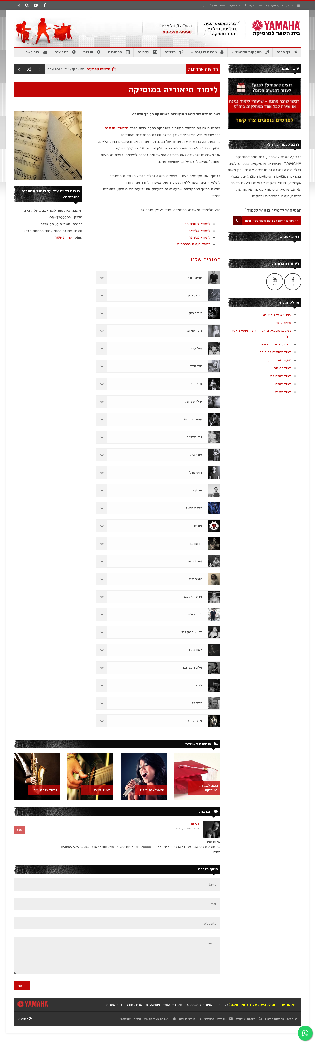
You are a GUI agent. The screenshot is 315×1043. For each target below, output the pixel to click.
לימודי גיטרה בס (197, 224)
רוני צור (195, 823)
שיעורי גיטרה (283, 322)
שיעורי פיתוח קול (280, 360)
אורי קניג (195, 454)
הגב (19, 830)
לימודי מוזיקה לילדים (277, 314)
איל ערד (196, 348)
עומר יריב (195, 579)
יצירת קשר (63, 237)
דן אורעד (196, 543)
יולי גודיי (196, 366)
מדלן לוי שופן (193, 720)
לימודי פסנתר (199, 237)
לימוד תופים (283, 392)
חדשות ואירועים (113, 69)
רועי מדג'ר (195, 472)
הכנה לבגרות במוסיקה (276, 344)
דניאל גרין (195, 295)
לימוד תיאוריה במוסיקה (276, 352)
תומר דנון (195, 383)
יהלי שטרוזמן (193, 401)
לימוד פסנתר (283, 368)
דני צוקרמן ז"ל (191, 632)
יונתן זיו (196, 490)
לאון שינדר (194, 649)
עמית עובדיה (193, 419)
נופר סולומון (193, 330)
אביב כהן (195, 313)
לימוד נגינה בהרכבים (193, 244)
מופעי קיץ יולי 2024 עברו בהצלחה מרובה (69, 69)
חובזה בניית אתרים (119, 1004)
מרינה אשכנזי (192, 596)
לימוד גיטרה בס (281, 376)
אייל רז (197, 703)
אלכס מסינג (194, 508)
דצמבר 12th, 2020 (188, 828)
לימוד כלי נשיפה (45, 790)
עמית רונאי (194, 277)
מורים (198, 525)
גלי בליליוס (194, 437)
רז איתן (196, 685)
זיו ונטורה (195, 614)
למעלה (23, 1018)
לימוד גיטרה (283, 384)
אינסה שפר (194, 561)
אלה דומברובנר (191, 667)
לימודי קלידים (199, 230)
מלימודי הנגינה (116, 128)
